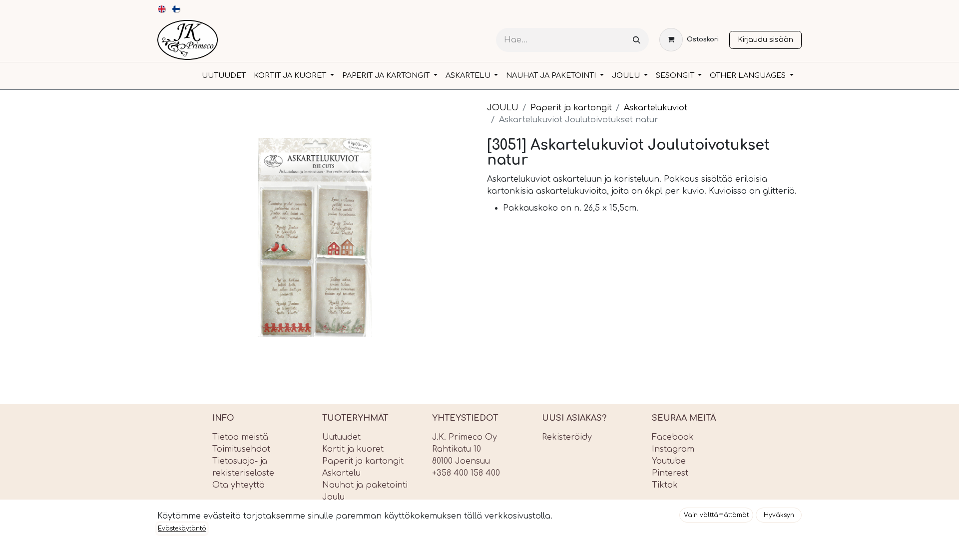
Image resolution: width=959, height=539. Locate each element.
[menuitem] (162, 9)
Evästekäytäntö (182, 528)
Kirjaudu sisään (765, 39)
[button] (716, 515)
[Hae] (636, 40)
